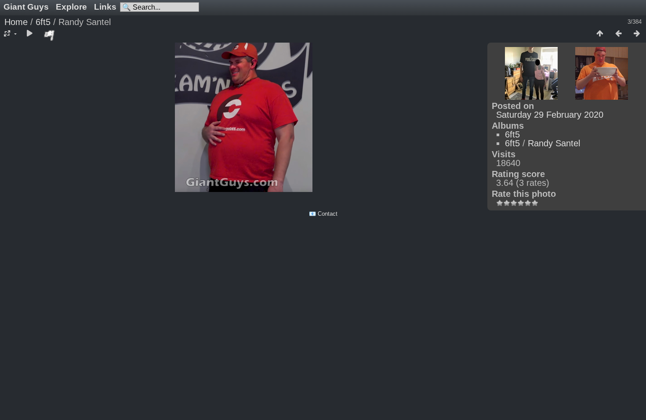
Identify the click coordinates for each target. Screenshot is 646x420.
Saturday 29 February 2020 (549, 114)
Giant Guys (26, 6)
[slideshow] (29, 33)
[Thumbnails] (600, 33)
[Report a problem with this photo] (49, 35)
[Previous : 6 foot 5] (618, 33)
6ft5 (43, 22)
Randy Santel (554, 143)
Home (16, 22)
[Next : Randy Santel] (637, 33)
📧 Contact (323, 213)
